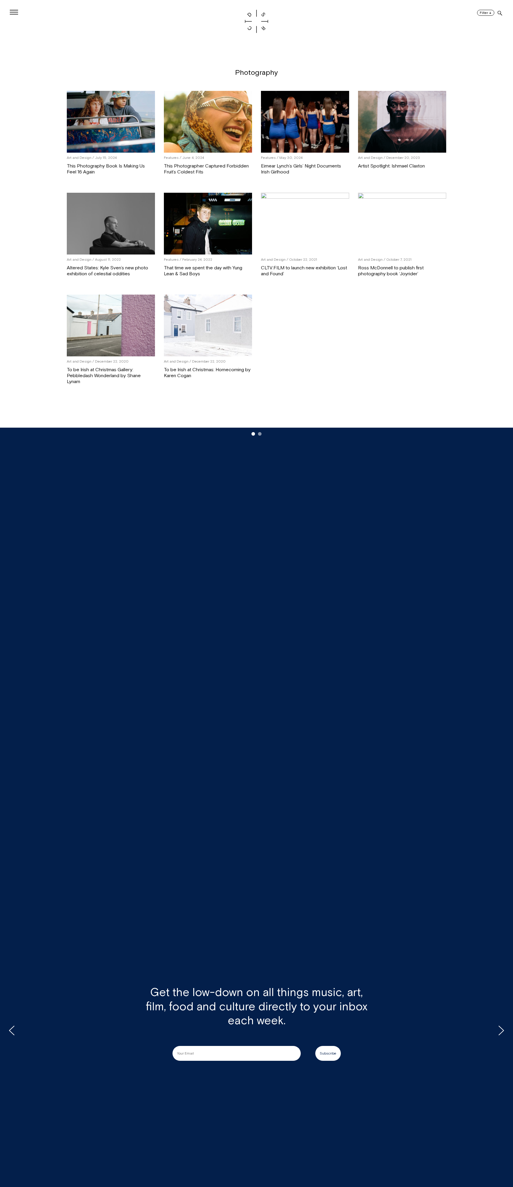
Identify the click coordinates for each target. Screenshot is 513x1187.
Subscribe (328, 1053)
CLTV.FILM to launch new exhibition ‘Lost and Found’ (304, 271)
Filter (486, 13)
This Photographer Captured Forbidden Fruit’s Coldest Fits (206, 169)
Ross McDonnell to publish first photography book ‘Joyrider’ (391, 271)
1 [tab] (253, 434)
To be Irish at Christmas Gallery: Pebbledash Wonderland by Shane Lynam (104, 376)
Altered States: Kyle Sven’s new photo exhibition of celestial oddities (107, 271)
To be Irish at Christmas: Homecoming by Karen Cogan (207, 373)
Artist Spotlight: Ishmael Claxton (391, 166)
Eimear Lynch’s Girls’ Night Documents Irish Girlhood (301, 169)
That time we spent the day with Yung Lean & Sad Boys (203, 271)
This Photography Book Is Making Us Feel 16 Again (106, 169)
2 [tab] (260, 434)
